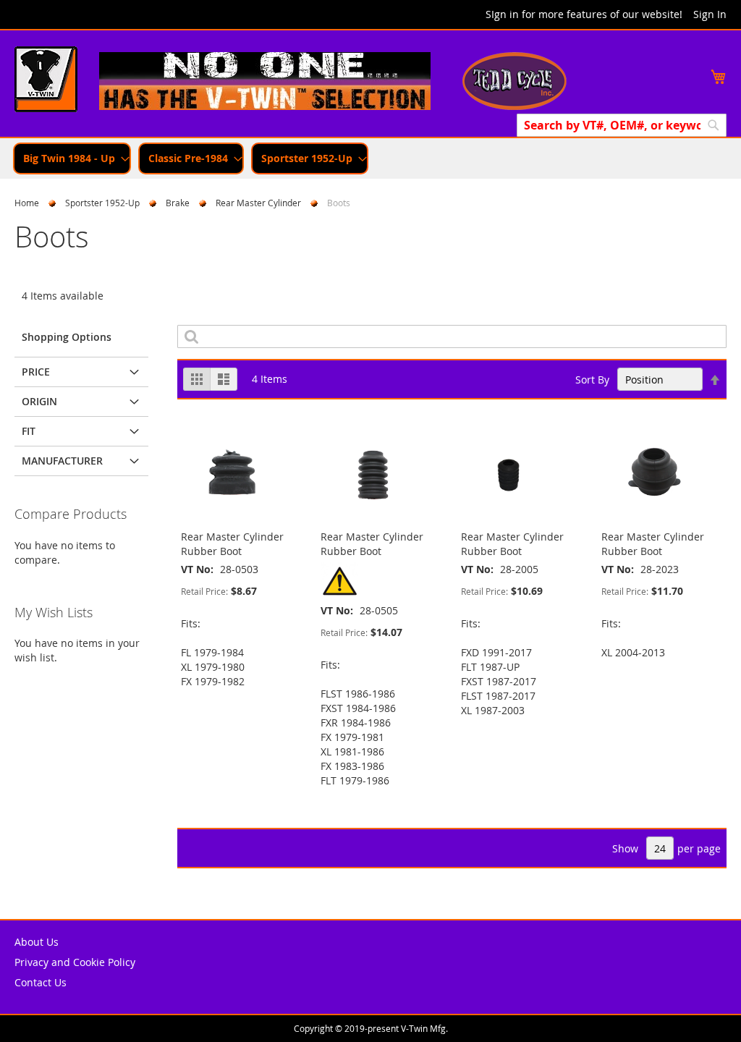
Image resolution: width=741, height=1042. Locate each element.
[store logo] (45, 81)
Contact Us (40, 982)
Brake (178, 202)
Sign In (710, 14)
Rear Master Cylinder (258, 202)
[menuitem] (72, 158)
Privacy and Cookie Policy (74, 962)
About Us (36, 942)
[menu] (370, 158)
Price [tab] (36, 371)
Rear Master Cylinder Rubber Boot (232, 544)
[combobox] (622, 125)
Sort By (592, 379)
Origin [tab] (39, 401)
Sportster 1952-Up (102, 202)
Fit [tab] (28, 431)
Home (26, 202)
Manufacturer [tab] (62, 460)
